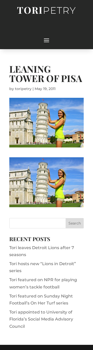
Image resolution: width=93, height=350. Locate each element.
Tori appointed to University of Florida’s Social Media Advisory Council (41, 319)
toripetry (23, 88)
